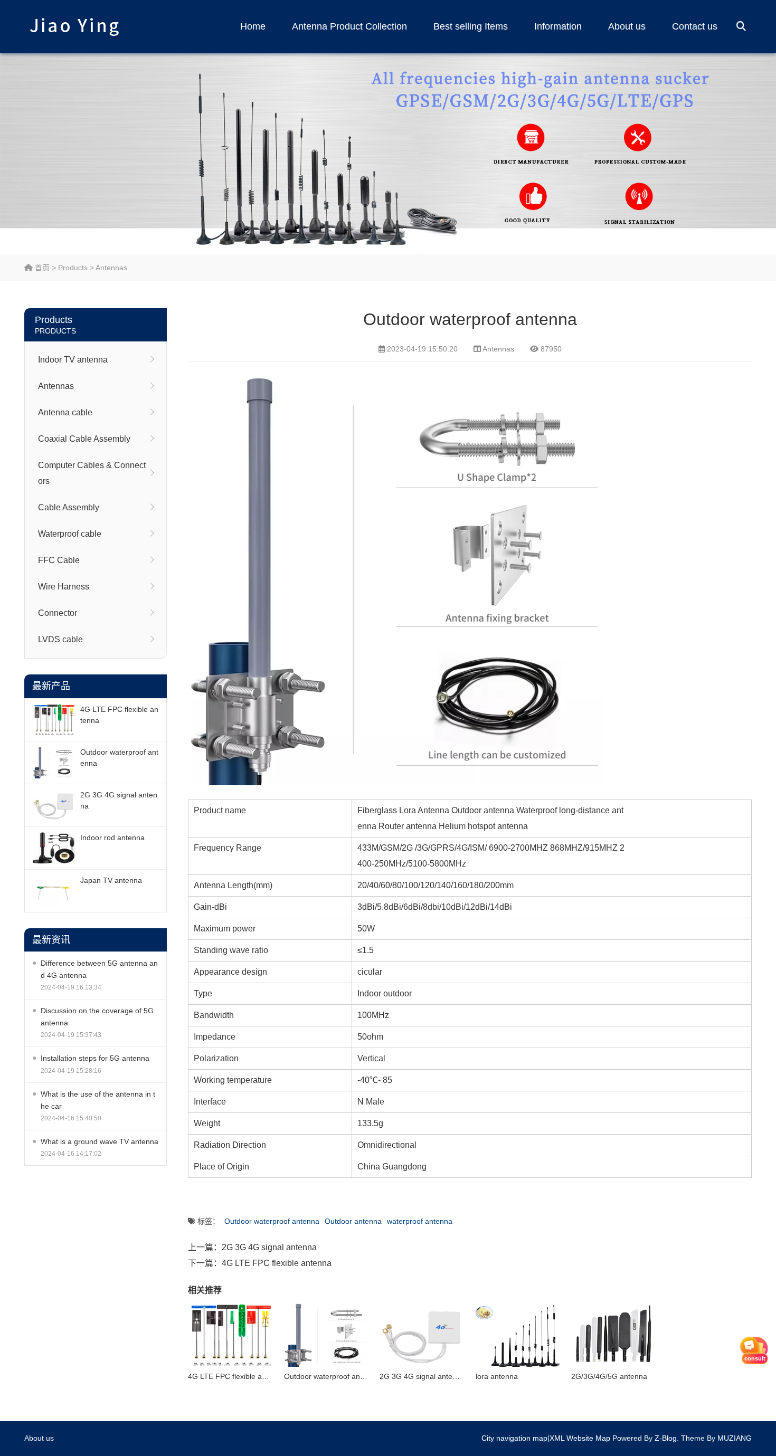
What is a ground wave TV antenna (99, 1141)
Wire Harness (63, 586)
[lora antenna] (518, 1335)
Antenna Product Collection (349, 26)
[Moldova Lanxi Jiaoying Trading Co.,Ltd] (74, 26)
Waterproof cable (69, 533)
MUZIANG (734, 1438)
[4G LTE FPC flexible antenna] (54, 720)
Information (558, 26)
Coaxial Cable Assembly (84, 438)
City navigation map (514, 1438)
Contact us (694, 26)
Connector (57, 612)
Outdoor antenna (353, 1221)
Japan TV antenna (111, 880)
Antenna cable (65, 412)
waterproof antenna (419, 1221)
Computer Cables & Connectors (92, 473)
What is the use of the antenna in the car (98, 1100)
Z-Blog (666, 1438)
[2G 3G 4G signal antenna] (54, 805)
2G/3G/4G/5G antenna (609, 1376)
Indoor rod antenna (112, 837)
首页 (41, 267)
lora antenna (497, 1376)
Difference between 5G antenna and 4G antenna (99, 969)
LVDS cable (60, 639)
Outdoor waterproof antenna (119, 757)
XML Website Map (580, 1438)
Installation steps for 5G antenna (95, 1058)
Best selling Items (470, 26)
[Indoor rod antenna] (54, 848)
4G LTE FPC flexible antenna (119, 715)
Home (253, 26)
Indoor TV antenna (73, 359)
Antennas (111, 267)
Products (73, 267)
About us (627, 26)
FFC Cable (59, 560)
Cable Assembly (68, 507)
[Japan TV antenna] (54, 891)
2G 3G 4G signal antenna (118, 800)
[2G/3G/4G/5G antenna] (613, 1335)
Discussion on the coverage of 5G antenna (97, 1016)
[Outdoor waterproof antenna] (54, 762)
